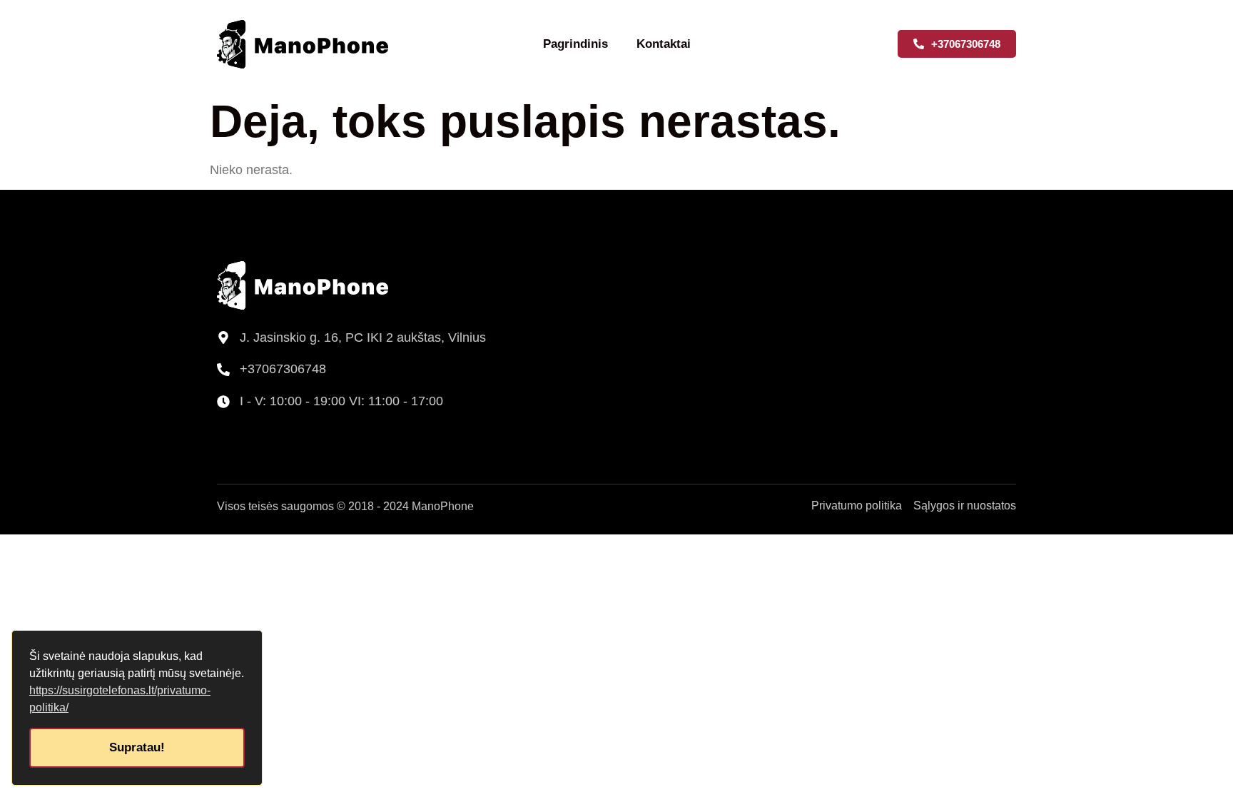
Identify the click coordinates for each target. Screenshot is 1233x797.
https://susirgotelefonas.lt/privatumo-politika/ (119, 699)
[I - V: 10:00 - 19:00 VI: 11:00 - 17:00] (223, 401)
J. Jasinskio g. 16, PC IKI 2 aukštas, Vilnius (363, 337)
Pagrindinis (575, 44)
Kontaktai (663, 44)
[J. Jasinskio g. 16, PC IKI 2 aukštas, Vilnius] (223, 337)
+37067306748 (283, 369)
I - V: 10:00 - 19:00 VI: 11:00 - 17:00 (341, 401)
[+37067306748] (223, 369)
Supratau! (137, 747)
